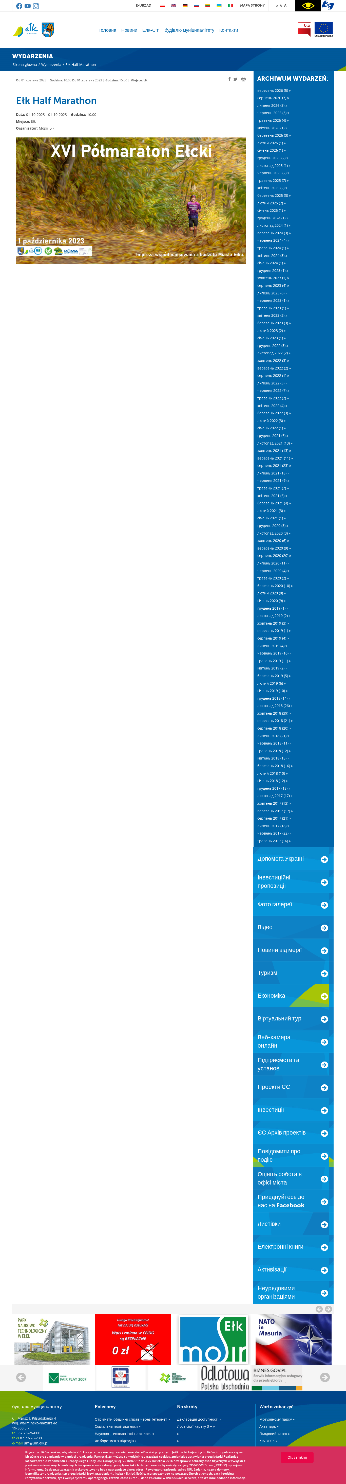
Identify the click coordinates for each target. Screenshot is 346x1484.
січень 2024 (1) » (271, 262)
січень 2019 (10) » (272, 690)
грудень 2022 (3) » (272, 345)
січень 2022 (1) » (271, 428)
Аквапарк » (269, 1426)
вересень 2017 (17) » (275, 810)
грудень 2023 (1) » (272, 270)
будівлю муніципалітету (189, 30)
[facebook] (19, 8)
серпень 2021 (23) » (274, 465)
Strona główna (25, 64)
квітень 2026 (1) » (272, 128)
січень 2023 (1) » (271, 337)
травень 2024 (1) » (273, 247)
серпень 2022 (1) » (273, 375)
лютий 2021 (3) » (271, 510)
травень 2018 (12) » (274, 750)
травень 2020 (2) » (273, 578)
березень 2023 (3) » (274, 323)
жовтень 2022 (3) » (273, 360)
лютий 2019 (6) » (271, 683)
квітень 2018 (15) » (273, 758)
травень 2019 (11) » (274, 660)
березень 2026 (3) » (274, 135)
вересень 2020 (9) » (274, 548)
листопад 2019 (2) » (274, 615)
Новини (129, 30)
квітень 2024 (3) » (272, 255)
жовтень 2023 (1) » (273, 277)
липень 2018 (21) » (273, 735)
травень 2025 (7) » (273, 180)
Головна (107, 30)
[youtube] (28, 8)
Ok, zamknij (297, 1457)
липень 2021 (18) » (273, 473)
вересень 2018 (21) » (275, 720)
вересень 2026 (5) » (274, 90)
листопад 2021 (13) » (275, 443)
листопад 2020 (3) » (274, 533)
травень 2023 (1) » (273, 308)
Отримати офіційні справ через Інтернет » (132, 1419)
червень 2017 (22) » (274, 833)
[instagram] (36, 8)
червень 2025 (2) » (273, 172)
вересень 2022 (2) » (274, 368)
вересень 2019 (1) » (274, 630)
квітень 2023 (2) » (272, 315)
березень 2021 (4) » (274, 503)
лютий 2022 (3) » (271, 420)
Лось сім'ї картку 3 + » (196, 1426)
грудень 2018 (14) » (273, 698)
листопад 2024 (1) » (274, 225)
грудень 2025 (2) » (272, 157)
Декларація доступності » (199, 1419)
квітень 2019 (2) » (272, 668)
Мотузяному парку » (277, 1419)
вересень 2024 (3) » (274, 233)
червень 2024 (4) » (273, 240)
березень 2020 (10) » (275, 585)
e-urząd (143, 5)
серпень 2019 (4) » (273, 638)
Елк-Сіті (151, 30)
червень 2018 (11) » (274, 743)
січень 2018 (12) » (272, 780)
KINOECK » (268, 1440)
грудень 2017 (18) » (273, 788)
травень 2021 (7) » (273, 488)
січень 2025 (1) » (271, 210)
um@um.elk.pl (36, 1443)
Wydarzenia (51, 64)
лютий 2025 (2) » (271, 203)
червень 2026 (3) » (273, 112)
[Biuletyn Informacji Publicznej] (304, 29)
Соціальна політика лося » (118, 1426)
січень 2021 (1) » (271, 518)
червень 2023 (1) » (273, 300)
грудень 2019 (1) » (272, 608)
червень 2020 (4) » (273, 570)
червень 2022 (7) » (273, 390)
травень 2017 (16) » (274, 840)
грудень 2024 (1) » (272, 218)
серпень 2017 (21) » (274, 818)
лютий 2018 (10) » (272, 773)
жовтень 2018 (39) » (274, 713)
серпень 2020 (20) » (274, 555)
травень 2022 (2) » (273, 398)
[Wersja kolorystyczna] (308, 5)
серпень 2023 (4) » (273, 285)
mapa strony (252, 5)
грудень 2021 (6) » (272, 435)
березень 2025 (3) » (274, 195)
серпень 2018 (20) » (274, 728)
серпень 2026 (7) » (273, 97)
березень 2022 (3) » (274, 413)
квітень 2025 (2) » (272, 187)
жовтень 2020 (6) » (273, 540)
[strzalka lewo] (328, 1309)
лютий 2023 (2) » (271, 330)
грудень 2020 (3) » (272, 525)
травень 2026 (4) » (273, 120)
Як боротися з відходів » (116, 1440)
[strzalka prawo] (319, 1309)
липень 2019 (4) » (272, 645)
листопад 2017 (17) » (275, 795)
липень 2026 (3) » (272, 105)
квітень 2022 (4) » (272, 405)
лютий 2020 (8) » (271, 593)
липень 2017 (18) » (273, 825)
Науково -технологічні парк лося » (124, 1433)
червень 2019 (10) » (274, 653)
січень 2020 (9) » (271, 600)
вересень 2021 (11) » (275, 458)
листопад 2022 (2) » (274, 352)
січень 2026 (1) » (271, 150)
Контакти (228, 30)
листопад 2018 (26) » (275, 705)
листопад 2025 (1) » (274, 165)
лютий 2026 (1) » (271, 142)
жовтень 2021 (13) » (274, 450)
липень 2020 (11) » (273, 563)
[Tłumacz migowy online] (328, 5)
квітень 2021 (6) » (272, 495)
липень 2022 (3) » (272, 383)
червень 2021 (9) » (273, 480)
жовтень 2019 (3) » (273, 623)
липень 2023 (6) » (272, 293)
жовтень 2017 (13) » (274, 803)
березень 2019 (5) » (274, 675)
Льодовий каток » (274, 1433)
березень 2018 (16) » (275, 765)
